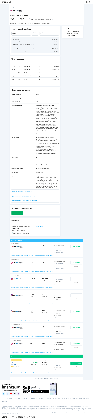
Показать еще (14, 83)
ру (84, 2)
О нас (3, 398)
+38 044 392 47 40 (73, 35)
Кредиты (41, 2)
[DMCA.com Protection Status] (4, 417)
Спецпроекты (56, 398)
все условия (76, 246)
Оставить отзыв (17, 212)
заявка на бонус (76, 363)
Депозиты (68, 2)
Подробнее (76, 250)
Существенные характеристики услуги (22, 196)
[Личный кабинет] (86, 2)
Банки (74, 2)
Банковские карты (50, 2)
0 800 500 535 (39, 226)
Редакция (9, 398)
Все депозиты (14, 7)
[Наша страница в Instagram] (18, 393)
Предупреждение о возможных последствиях (24, 200)
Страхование (60, 2)
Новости (30, 2)
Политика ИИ (33, 398)
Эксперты (41, 398)
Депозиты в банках (44, 378)
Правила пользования (68, 398)
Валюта (36, 2)
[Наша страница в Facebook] (7, 393)
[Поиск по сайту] (89, 2)
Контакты (4, 401)
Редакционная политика (21, 398)
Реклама (48, 398)
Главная (37, 378)
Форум (78, 2)
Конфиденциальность (82, 398)
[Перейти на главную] (6, 2)
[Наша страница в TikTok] (15, 393)
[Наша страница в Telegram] (3, 393)
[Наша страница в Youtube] (11, 393)
